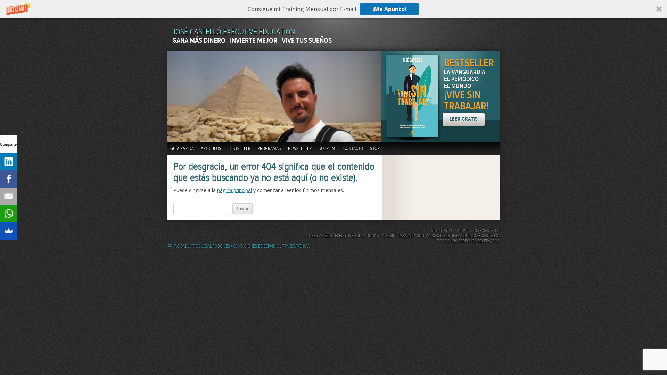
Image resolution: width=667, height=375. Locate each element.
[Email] (8, 196)
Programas (269, 148)
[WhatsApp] (8, 213)
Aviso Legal (201, 246)
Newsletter (300, 148)
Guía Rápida (182, 148)
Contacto (353, 148)
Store (376, 148)
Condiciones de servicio (256, 246)
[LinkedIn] (8, 161)
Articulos (211, 148)
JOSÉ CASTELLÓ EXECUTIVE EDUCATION (233, 32)
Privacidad (177, 246)
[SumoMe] (8, 231)
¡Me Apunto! (389, 9)
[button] (333, 9)
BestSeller (239, 148)
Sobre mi (327, 148)
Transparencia (296, 246)
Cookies (222, 246)
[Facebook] (8, 179)
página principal (234, 190)
